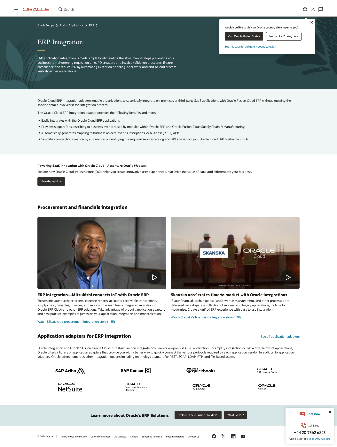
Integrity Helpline (175, 436)
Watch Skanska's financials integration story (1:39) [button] (206, 317)
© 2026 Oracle (45, 436)
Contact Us (193, 436)
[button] (16, 9)
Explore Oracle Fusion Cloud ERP (198, 415)
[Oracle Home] (36, 9)
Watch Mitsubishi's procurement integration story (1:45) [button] (76, 321)
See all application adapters (280, 336)
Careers (134, 436)
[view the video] (101, 253)
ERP (91, 25)
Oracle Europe (45, 25)
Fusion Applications (71, 25)
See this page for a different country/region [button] (250, 46)
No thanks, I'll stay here (283, 36)
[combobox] (168, 9)
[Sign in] (312, 9)
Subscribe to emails (152, 436)
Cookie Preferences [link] (100, 436)
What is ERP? (235, 415)
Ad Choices (120, 436)
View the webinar (51, 181)
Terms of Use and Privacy (73, 436)
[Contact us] (320, 9)
